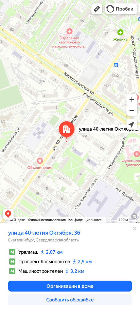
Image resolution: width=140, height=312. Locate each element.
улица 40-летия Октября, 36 (44, 232)
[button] (96, 8)
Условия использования (47, 220)
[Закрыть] (134, 229)
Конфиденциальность (85, 220)
